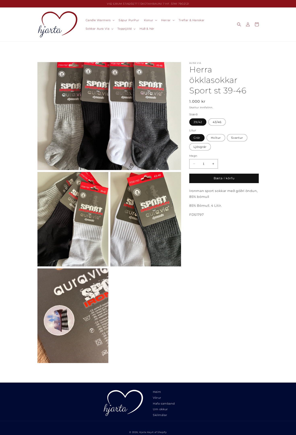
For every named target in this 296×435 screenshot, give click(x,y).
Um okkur (160, 409)
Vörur (157, 398)
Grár (197, 138)
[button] (99, 20)
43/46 (217, 122)
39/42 (198, 122)
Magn (193, 155)
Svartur (237, 138)
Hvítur (216, 138)
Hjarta (142, 432)
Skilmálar (160, 415)
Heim (157, 392)
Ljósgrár (200, 147)
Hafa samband (164, 403)
